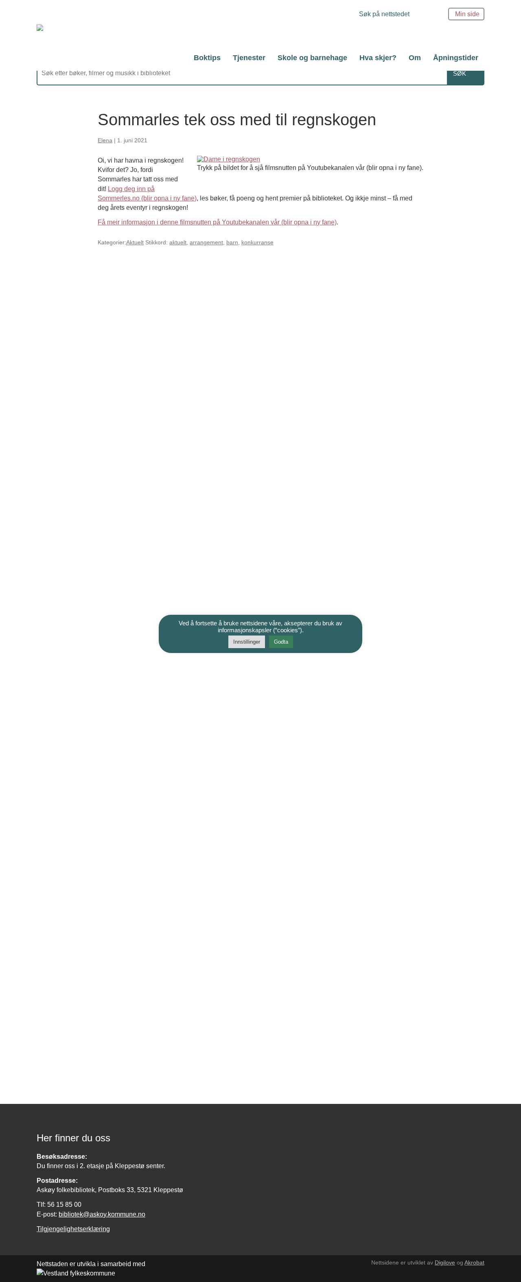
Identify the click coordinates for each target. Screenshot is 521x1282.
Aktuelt (135, 242)
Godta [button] (281, 642)
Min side (467, 14)
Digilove (445, 1262)
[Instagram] (350, 14)
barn (232, 242)
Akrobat (474, 1262)
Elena (105, 140)
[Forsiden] (148, 34)
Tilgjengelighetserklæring (73, 1228)
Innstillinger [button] (246, 642)
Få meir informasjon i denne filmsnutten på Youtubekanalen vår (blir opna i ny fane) (217, 222)
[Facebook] (344, 14)
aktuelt (177, 242)
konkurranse (257, 242)
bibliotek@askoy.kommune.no (102, 1214)
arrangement (206, 242)
